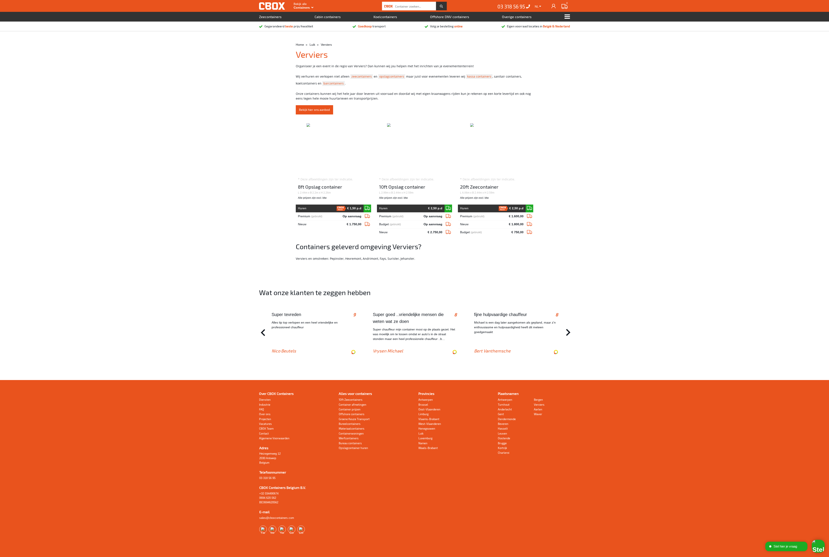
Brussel (423, 404)
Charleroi (503, 452)
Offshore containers (351, 414)
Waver (538, 414)
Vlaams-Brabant (428, 419)
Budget (410, 224)
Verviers (539, 404)
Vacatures (265, 424)
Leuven (502, 433)
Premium (329, 216)
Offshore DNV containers (449, 17)
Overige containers (517, 17)
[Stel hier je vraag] (818, 546)
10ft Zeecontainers (350, 399)
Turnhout (503, 404)
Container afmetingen (352, 404)
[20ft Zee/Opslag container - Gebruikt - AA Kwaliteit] (529, 216)
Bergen (538, 399)
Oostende (504, 438)
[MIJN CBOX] (553, 6)
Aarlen (538, 409)
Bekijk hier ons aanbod (314, 109)
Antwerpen (425, 399)
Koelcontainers (385, 17)
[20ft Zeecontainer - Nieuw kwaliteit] (529, 208)
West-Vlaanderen (429, 424)
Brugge (502, 443)
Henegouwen (426, 428)
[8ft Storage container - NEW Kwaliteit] (367, 208)
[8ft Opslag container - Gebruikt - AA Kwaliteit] (367, 216)
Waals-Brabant (428, 448)
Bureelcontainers (350, 424)
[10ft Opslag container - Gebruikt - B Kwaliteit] (448, 224)
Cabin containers (328, 17)
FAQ (261, 409)
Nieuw (329, 224)
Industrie (264, 404)
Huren (329, 209)
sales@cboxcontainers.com (276, 517)
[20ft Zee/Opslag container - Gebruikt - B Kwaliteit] (529, 232)
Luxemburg (425, 438)
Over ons (265, 414)
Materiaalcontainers (351, 428)
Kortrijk (502, 448)
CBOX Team (266, 428)
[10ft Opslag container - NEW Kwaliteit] (448, 208)
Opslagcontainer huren (353, 448)
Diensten (265, 399)
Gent (501, 414)
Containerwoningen (351, 433)
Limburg (423, 414)
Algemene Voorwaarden (274, 438)
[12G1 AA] (448, 216)
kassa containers (479, 76)
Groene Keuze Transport (354, 419)
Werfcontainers (349, 438)
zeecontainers (361, 76)
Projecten (265, 419)
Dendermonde (507, 419)
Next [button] (567, 332)
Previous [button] (262, 332)
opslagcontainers (391, 76)
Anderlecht (505, 409)
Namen (422, 443)
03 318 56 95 (511, 6)
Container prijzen (350, 409)
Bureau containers (350, 443)
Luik (421, 433)
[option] (313, 332)
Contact (264, 433)
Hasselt (503, 428)
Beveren (503, 424)
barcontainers (333, 83)
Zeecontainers (270, 17)
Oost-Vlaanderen (429, 409)
